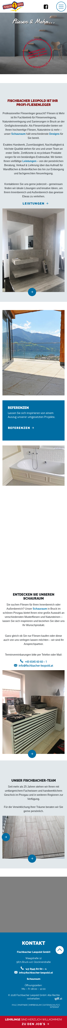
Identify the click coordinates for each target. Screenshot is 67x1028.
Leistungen (29, 161)
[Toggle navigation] (61, 6)
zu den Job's (33, 1024)
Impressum (35, 1005)
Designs (54, 133)
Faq (14, 1005)
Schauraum (18, 133)
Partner (22, 1005)
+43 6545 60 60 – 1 (36, 661)
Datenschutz (51, 1005)
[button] (7, 837)
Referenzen (19, 428)
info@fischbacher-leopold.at (36, 665)
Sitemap (54, 1007)
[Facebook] (46, 6)
